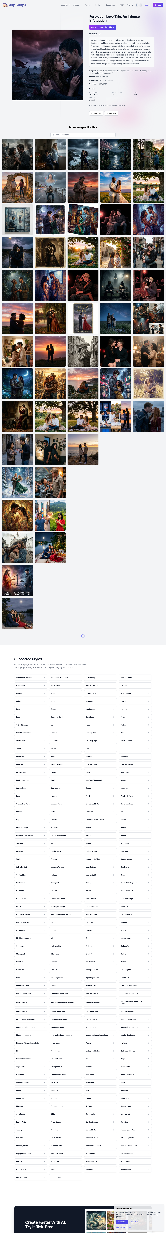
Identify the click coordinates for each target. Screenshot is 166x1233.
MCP (122, 5)
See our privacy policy (124, 1227)
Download (112, 113)
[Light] (140, 5)
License (92, 105)
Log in (147, 5)
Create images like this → (102, 27)
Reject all (134, 1222)
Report (110, 80)
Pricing (130, 5)
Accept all (122, 1222)
